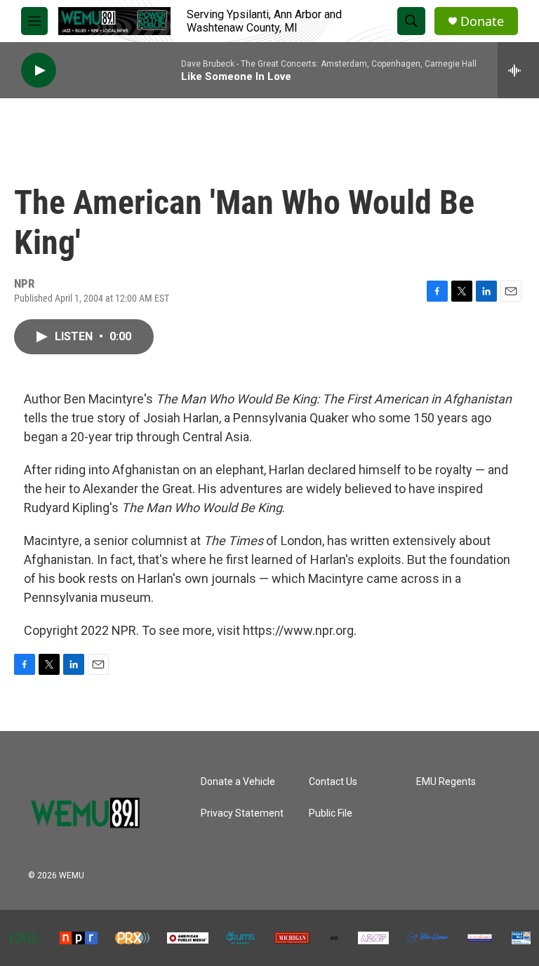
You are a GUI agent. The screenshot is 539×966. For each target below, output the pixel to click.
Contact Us (333, 782)
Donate (482, 21)
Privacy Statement (242, 813)
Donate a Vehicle (238, 782)
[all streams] (518, 70)
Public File (330, 813)
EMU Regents (446, 782)
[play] (38, 70)
